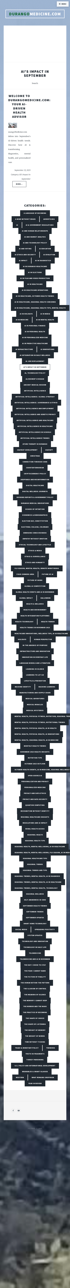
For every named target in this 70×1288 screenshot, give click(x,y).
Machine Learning (47, 687)
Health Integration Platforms (35, 616)
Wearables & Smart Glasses (35, 1072)
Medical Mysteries (35, 710)
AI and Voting (25, 249)
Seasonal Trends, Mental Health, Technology (36, 888)
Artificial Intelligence (35, 391)
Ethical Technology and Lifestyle (35, 545)
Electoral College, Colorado (35, 527)
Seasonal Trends (35, 864)
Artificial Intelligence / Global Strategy (35, 397)
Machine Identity (23, 687)
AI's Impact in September (35, 367)
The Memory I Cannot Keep (35, 1000)
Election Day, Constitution (35, 521)
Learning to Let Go (35, 675)
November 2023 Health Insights (35, 752)
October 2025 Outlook (35, 764)
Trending (50, 1048)
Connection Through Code (35, 462)
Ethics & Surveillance (35, 556)
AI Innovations (47, 349)
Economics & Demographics (35, 515)
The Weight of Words (35, 1036)
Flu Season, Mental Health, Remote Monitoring (37, 568)
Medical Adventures (35, 699)
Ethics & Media (35, 551)
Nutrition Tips (35, 758)
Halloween (46, 598)
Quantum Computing (35, 805)
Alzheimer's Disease (35, 379)
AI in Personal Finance (35, 326)
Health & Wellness (35, 604)
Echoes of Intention (35, 509)
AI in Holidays (26, 314)
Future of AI (47, 574)
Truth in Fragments (35, 1054)
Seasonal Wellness (35, 894)
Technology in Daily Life (35, 947)
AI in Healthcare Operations (35, 290)
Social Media (21, 929)
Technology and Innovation (35, 941)
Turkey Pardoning (35, 1060)
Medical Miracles (35, 705)
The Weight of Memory (35, 1030)
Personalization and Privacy (35, 781)
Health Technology (24, 622)
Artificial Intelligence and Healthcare (35, 420)
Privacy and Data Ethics (35, 793)
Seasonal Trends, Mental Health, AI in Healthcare (38, 882)
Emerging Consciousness (35, 533)
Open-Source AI (35, 776)
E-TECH (32, 1128)
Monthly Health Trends (35, 746)
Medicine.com (35, 13)
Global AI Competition (35, 586)
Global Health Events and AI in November (35, 592)
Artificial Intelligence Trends (35, 438)
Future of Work (35, 580)
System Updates (35, 935)
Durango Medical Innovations (35, 503)
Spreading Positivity (45, 929)
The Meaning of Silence (35, 995)
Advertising (49, 219)
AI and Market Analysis (35, 237)
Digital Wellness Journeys (35, 491)
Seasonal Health (35, 835)
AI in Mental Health (45, 320)
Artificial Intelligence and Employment (35, 408)
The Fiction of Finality (35, 977)
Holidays (22, 639)
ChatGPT (49, 450)
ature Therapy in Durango (35, 444)
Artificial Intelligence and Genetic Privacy (35, 414)
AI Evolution (49, 255)
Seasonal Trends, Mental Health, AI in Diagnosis (37, 876)
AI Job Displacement (35, 361)
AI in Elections (35, 272)
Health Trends (48, 622)
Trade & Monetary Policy (26, 1048)
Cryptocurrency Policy (35, 474)
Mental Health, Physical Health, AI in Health (36, 728)
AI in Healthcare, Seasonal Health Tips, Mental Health (40, 308)
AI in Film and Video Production (35, 278)
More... (19, 184)
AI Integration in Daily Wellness (35, 355)
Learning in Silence (35, 669)
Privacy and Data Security (35, 799)
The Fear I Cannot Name (35, 971)
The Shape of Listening (35, 1024)
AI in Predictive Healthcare (35, 343)
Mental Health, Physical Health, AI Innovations (37, 734)
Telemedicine (35, 953)
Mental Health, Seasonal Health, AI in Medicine (37, 740)
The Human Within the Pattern (35, 983)
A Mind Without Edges (25, 219)
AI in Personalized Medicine (35, 337)
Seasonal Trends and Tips (35, 870)
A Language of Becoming (35, 213)
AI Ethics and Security (25, 255)
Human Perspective (43, 639)
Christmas (35, 456)
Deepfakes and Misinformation (35, 480)
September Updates (35, 918)
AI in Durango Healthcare (35, 266)
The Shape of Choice (35, 1018)
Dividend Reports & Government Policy (35, 497)
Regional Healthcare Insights (35, 817)
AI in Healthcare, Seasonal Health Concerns (35, 302)
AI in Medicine (22, 320)
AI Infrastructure (24, 349)
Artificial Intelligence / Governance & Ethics (36, 403)
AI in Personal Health (35, 332)
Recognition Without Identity (35, 811)
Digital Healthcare (35, 485)
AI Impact (23, 260)
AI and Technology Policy (35, 243)
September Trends (35, 912)
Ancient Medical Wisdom (35, 385)
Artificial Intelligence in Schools (35, 432)
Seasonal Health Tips (35, 841)
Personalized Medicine (35, 787)
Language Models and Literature (35, 663)
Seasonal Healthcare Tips (35, 858)
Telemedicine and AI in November (35, 959)
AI (17, 225)
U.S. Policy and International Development (35, 1066)
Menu (64, 4)
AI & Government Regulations (40, 225)
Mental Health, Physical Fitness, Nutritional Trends (40, 722)
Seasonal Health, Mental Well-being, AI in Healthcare (40, 847)
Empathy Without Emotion (35, 539)
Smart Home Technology (35, 924)
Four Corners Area (25, 574)
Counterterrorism (35, 468)
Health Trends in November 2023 (35, 627)
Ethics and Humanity (35, 562)
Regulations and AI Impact (35, 823)
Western (20, 1077)
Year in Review (35, 1083)
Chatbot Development (27, 450)
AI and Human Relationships (35, 231)
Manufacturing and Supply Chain (35, 693)
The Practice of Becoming (35, 1012)
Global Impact (26, 598)
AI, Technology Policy (35, 373)
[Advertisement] (35, 46)
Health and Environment (35, 610)
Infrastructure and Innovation (35, 651)
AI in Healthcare (35, 284)
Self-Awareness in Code (35, 900)
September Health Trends (35, 906)
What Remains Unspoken (43, 1077)
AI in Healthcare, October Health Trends (35, 296)
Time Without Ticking (35, 1042)
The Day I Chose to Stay (35, 965)
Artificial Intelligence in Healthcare (35, 426)
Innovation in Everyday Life (35, 657)
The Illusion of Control (35, 989)
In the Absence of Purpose (35, 645)
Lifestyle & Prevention (35, 681)
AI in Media (45, 314)
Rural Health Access (35, 829)
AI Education (45, 249)
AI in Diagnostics (43, 260)
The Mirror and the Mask (35, 1006)
